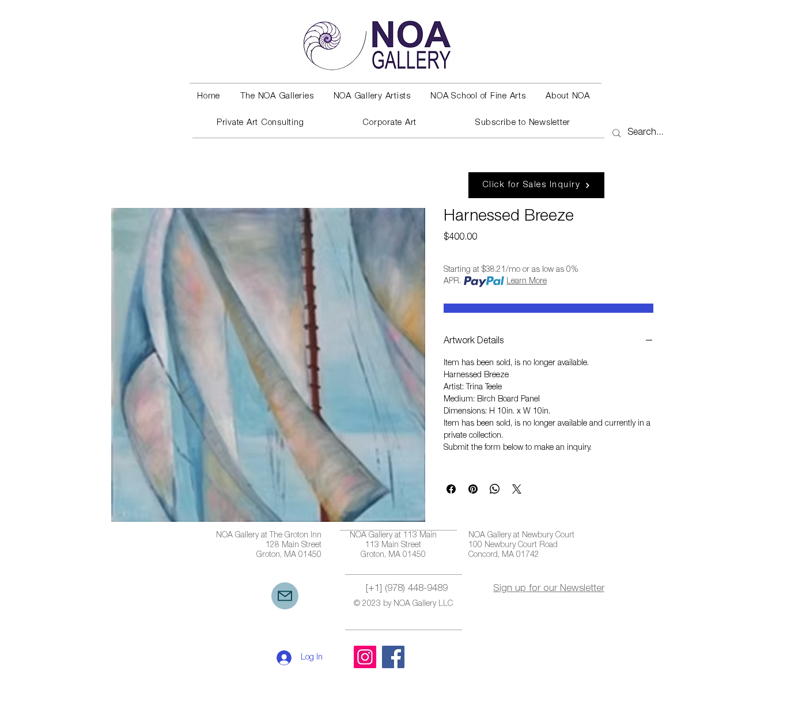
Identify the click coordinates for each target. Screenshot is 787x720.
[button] (276, 97)
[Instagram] (365, 657)
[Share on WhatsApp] (495, 489)
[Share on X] (517, 489)
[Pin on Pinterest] (473, 489)
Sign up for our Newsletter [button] (548, 589)
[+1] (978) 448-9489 (407, 589)
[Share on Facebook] (451, 489)
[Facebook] (393, 657)
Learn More (526, 282)
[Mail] (284, 595)
